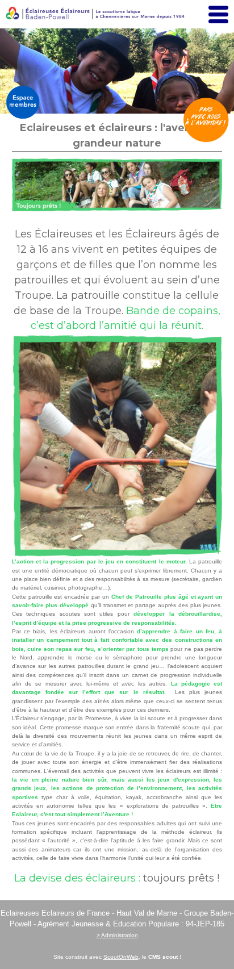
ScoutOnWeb (121, 957)
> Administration (117, 935)
